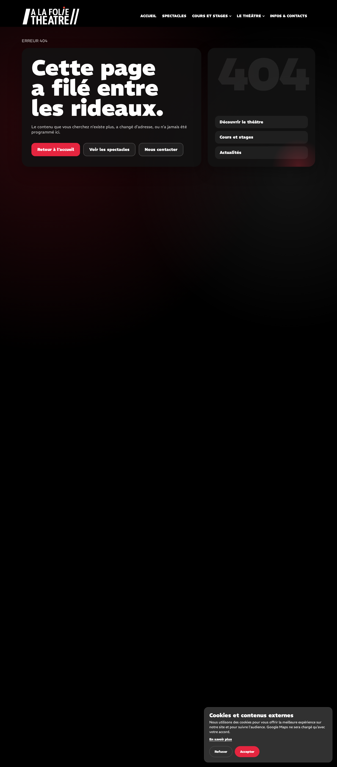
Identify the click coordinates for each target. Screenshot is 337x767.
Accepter (247, 752)
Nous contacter (161, 149)
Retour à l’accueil (55, 149)
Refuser (221, 752)
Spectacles (174, 16)
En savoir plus (220, 739)
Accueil (148, 16)
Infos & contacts (288, 16)
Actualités (230, 152)
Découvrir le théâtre (241, 122)
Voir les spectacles (109, 149)
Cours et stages (210, 16)
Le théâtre (249, 16)
